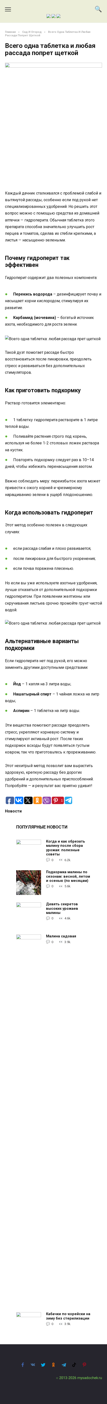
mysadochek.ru (89, 1378)
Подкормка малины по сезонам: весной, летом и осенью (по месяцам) (68, 876)
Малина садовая (61, 936)
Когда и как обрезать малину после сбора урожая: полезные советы (65, 848)
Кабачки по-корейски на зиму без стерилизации (68, 1316)
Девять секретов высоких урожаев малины (62, 908)
